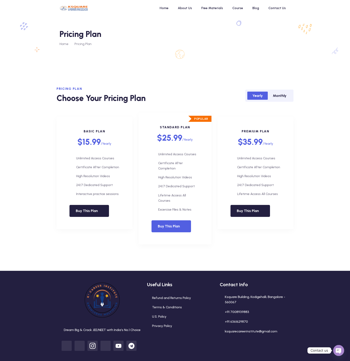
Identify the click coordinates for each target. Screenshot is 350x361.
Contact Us (277, 8)
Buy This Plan (87, 211)
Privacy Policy (162, 326)
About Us (185, 8)
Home (164, 8)
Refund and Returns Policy (171, 298)
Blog (255, 8)
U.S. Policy (159, 316)
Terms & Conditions (167, 307)
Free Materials (212, 8)
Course (237, 8)
